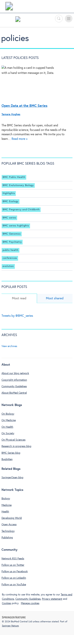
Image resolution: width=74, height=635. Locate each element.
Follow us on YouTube (14, 584)
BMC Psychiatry (12, 242)
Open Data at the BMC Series (24, 106)
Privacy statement (52, 599)
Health (5, 511)
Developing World (12, 518)
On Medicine (9, 420)
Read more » (20, 139)
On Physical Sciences (13, 440)
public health (10, 250)
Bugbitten (7, 459)
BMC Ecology (10, 201)
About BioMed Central (14, 393)
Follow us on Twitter (13, 565)
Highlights (9, 193)
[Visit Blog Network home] (18, 20)
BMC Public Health (14, 177)
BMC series (9, 218)
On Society (8, 433)
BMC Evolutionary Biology (18, 185)
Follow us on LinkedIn (14, 578)
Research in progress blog (16, 446)
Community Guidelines (14, 386)
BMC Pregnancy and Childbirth (21, 209)
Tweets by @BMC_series (17, 315)
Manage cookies (30, 603)
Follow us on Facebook (15, 571)
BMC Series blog (11, 453)
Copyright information (14, 380)
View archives (9, 346)
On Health (7, 427)
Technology (8, 531)
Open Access (9, 524)
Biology (6, 498)
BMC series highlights (16, 225)
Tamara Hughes (11, 114)
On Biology (8, 414)
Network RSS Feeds (13, 558)
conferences (10, 258)
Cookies (6, 603)
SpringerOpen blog (12, 477)
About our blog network (15, 373)
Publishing (7, 537)
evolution (8, 266)
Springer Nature (10, 626)
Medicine (7, 505)
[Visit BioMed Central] (9, 7)
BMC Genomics (12, 234)
